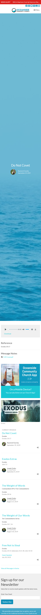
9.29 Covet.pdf (8, 357)
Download (7, 334)
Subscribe (7, 602)
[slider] (12, 329)
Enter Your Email (6, 594)
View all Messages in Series (10, 568)
